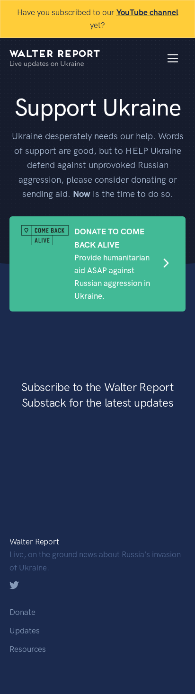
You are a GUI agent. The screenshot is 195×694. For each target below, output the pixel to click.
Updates (24, 630)
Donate (22, 612)
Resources (27, 649)
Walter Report (34, 541)
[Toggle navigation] (173, 58)
